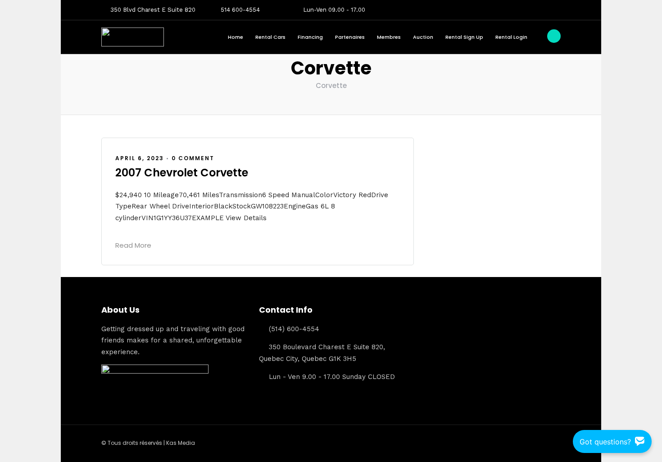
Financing (310, 37)
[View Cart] (554, 36)
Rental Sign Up (464, 37)
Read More (133, 245)
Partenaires (350, 37)
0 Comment (193, 158)
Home (235, 37)
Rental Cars (270, 37)
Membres (389, 37)
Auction (423, 37)
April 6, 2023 (139, 158)
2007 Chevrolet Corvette (181, 172)
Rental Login (511, 37)
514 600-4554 (240, 9)
